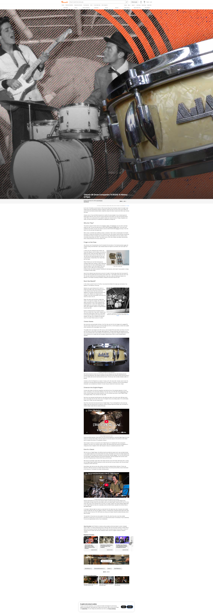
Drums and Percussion (99, 568)
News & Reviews (86, 7)
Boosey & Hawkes (113, 227)
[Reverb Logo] (64, 2)
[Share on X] (123, 201)
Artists (76, 7)
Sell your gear (134, 2)
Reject (123, 606)
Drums (109, 568)
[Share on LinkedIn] (120, 201)
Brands (125, 5)
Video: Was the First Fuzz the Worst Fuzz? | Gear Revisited (122, 585)
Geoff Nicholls (99, 200)
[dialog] (106, 607)
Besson (115, 455)
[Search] (126, 2)
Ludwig (124, 324)
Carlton (107, 225)
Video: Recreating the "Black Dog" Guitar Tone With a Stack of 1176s (91, 585)
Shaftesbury (114, 225)
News (129, 5)
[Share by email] (125, 201)
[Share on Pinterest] (124, 201)
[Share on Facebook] (121, 201)
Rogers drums (123, 391)
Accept (129, 606)
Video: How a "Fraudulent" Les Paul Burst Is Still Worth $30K (106, 585)
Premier (117, 228)
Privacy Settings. (112, 608)
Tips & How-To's (137, 7)
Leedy (125, 245)
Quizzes (116, 7)
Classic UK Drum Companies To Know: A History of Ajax (105, 195)
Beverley (104, 225)
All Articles (66, 7)
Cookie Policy (84, 608)
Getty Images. (127, 205)
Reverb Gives (144, 5)
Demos (106, 7)
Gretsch (100, 264)
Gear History (126, 7)
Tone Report (147, 7)
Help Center (149, 5)
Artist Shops (138, 5)
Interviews (96, 7)
